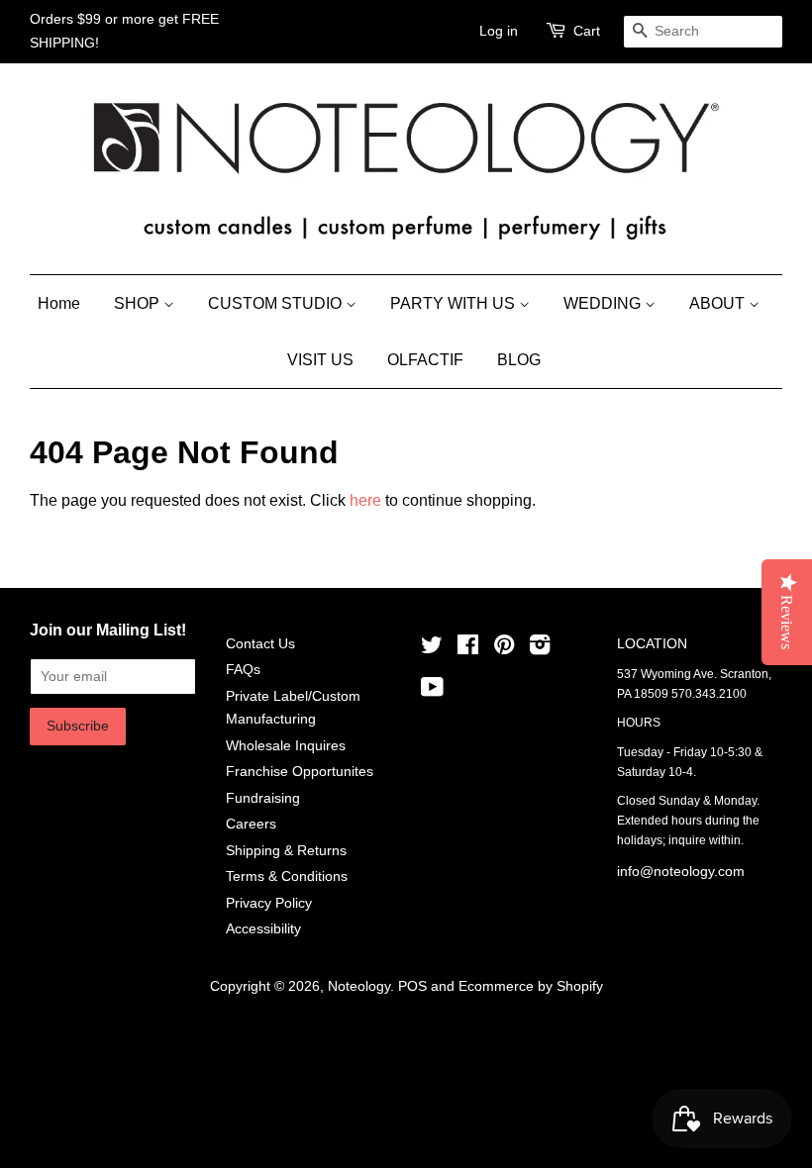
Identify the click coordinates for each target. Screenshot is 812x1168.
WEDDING (604, 303)
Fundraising (263, 798)
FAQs (243, 669)
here (365, 500)
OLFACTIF (425, 359)
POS (412, 986)
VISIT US (320, 359)
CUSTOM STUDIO (277, 303)
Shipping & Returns (286, 850)
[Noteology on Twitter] (432, 648)
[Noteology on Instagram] (540, 648)
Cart (586, 31)
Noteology (359, 986)
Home (59, 303)
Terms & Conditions (287, 876)
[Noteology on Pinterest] (504, 648)
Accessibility (263, 929)
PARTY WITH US (454, 303)
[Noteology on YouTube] (432, 691)
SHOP (138, 303)
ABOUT (719, 303)
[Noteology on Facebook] (468, 648)
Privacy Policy (269, 903)
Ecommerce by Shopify (530, 986)
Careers (251, 824)
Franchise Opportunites (299, 771)
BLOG (519, 359)
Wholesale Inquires (286, 745)
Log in (498, 31)
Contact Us (260, 643)
